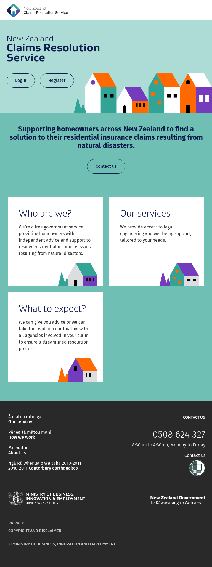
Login (20, 80)
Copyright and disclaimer (34, 530)
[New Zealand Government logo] (177, 500)
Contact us (106, 166)
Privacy (16, 522)
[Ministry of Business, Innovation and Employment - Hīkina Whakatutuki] (46, 498)
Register (56, 80)
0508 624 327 (179, 434)
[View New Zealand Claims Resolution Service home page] (37, 10)
